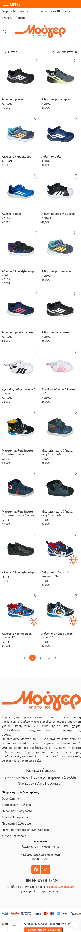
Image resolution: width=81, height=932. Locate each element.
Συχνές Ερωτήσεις (14, 836)
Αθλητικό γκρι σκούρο (16, 156)
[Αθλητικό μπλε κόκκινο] (21, 309)
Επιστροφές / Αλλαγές (16, 804)
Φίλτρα (12, 52)
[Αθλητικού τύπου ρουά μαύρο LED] (21, 610)
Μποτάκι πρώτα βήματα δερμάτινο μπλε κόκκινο (18, 513)
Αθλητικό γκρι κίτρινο (56, 99)
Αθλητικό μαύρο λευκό (56, 332)
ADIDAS (7, 104)
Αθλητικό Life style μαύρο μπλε (18, 273)
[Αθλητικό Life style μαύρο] (60, 190)
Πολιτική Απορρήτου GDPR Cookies (25, 829)
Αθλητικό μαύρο (12, 99)
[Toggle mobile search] (5, 31)
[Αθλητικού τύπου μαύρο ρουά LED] (60, 610)
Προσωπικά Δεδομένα (16, 823)
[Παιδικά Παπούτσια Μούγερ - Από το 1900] (40, 31)
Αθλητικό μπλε (51, 156)
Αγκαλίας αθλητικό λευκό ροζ (58, 391)
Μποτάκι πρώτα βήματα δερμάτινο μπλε (56, 452)
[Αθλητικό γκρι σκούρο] (21, 133)
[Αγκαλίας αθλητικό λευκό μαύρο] (21, 366)
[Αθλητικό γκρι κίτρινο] (60, 76)
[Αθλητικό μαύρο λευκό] (60, 309)
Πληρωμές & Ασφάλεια (17, 811)
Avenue (39, 778)
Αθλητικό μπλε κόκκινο (17, 332)
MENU (15, 4)
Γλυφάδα (69, 778)
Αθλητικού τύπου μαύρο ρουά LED (57, 635)
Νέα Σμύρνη (27, 783)
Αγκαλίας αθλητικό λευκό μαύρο (18, 391)
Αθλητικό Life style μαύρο (58, 214)
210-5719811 (33, 846)
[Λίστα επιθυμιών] (36, 61)
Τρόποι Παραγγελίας (15, 817)
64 (56, 657)
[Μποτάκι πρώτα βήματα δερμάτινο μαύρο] (21, 427)
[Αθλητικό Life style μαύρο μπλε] (21, 248)
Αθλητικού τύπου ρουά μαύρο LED (16, 635)
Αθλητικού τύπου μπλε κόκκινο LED (56, 574)
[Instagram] (45, 869)
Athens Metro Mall (18, 778)
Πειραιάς (54, 778)
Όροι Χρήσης (10, 798)
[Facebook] (35, 869)
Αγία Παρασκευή (50, 783)
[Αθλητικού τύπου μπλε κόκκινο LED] (60, 549)
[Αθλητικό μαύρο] (21, 76)
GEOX (5, 459)
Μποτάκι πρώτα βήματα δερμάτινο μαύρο (17, 452)
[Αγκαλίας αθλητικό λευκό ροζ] (60, 366)
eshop (21, 18)
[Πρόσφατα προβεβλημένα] (75, 925)
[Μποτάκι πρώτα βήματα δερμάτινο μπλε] (60, 427)
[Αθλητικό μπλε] (60, 133)
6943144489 (51, 846)
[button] (6, 4)
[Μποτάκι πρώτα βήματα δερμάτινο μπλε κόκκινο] (21, 488)
